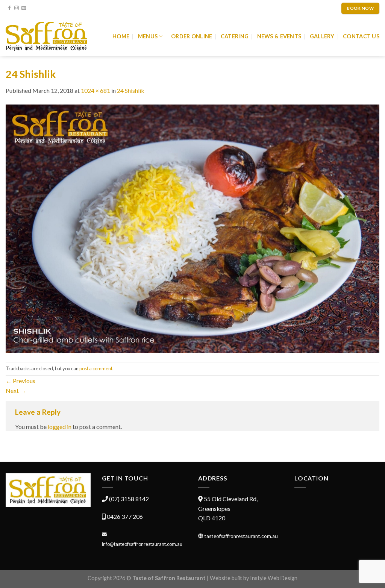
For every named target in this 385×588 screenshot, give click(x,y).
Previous (20, 380)
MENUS (148, 36)
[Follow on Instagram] (16, 8)
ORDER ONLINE (191, 36)
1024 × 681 (95, 90)
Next (16, 390)
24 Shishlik (130, 90)
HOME (120, 36)
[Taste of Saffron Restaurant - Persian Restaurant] (46, 36)
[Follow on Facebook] (9, 8)
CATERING (235, 36)
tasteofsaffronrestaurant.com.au (241, 536)
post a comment (95, 368)
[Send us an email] (23, 8)
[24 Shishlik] (192, 227)
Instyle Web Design (273, 578)
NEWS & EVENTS (279, 36)
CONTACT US (361, 36)
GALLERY (322, 36)
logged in (59, 426)
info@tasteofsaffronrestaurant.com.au (142, 544)
